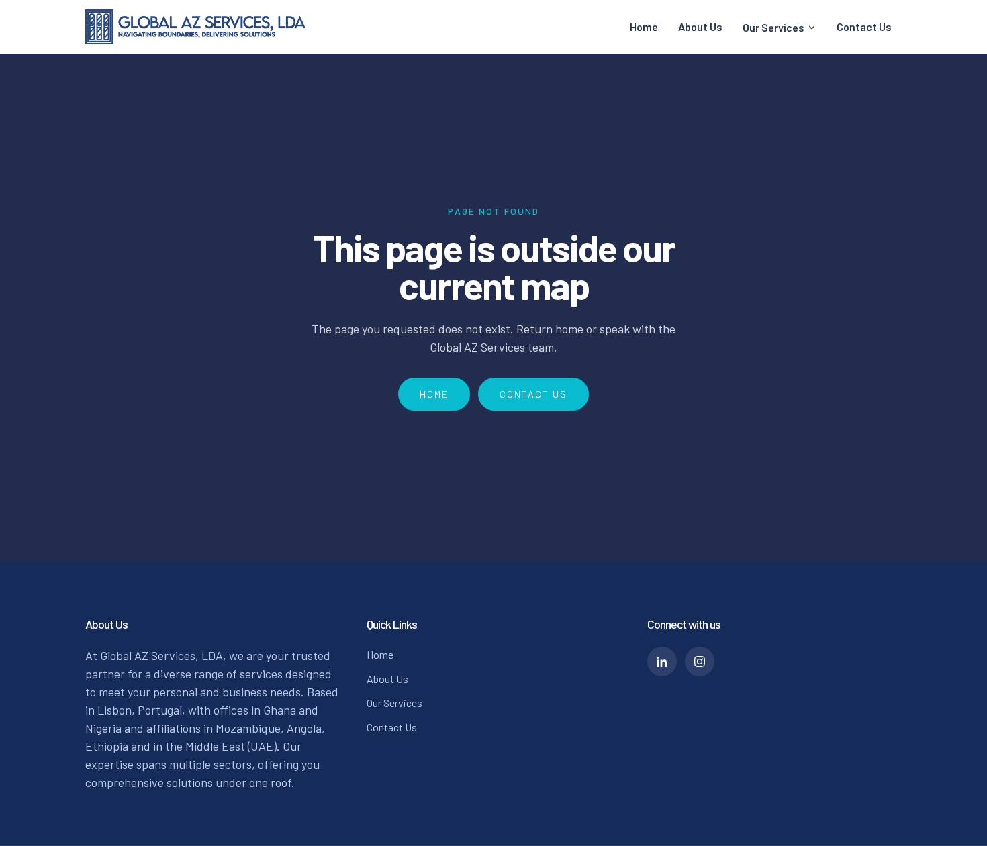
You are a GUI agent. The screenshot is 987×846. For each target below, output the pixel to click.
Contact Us (864, 26)
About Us (700, 26)
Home (644, 26)
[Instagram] (699, 661)
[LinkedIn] (662, 661)
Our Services (773, 27)
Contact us (533, 394)
